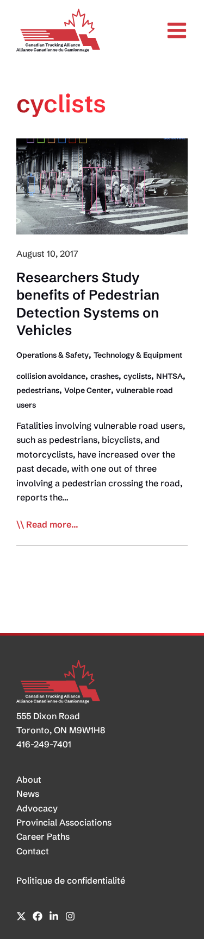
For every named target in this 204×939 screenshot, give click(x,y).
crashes (104, 376)
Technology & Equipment (138, 355)
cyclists (137, 376)
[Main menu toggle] (177, 30)
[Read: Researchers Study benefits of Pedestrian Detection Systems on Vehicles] (102, 185)
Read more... (52, 524)
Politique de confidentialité (70, 880)
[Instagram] (70, 916)
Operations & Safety (52, 355)
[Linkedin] (54, 916)
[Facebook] (37, 916)
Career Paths (43, 836)
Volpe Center (87, 390)
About (28, 779)
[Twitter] (21, 916)
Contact (32, 851)
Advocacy (37, 808)
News (27, 793)
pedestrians (37, 390)
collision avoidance (50, 376)
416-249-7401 (43, 744)
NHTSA (169, 376)
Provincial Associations (64, 822)
